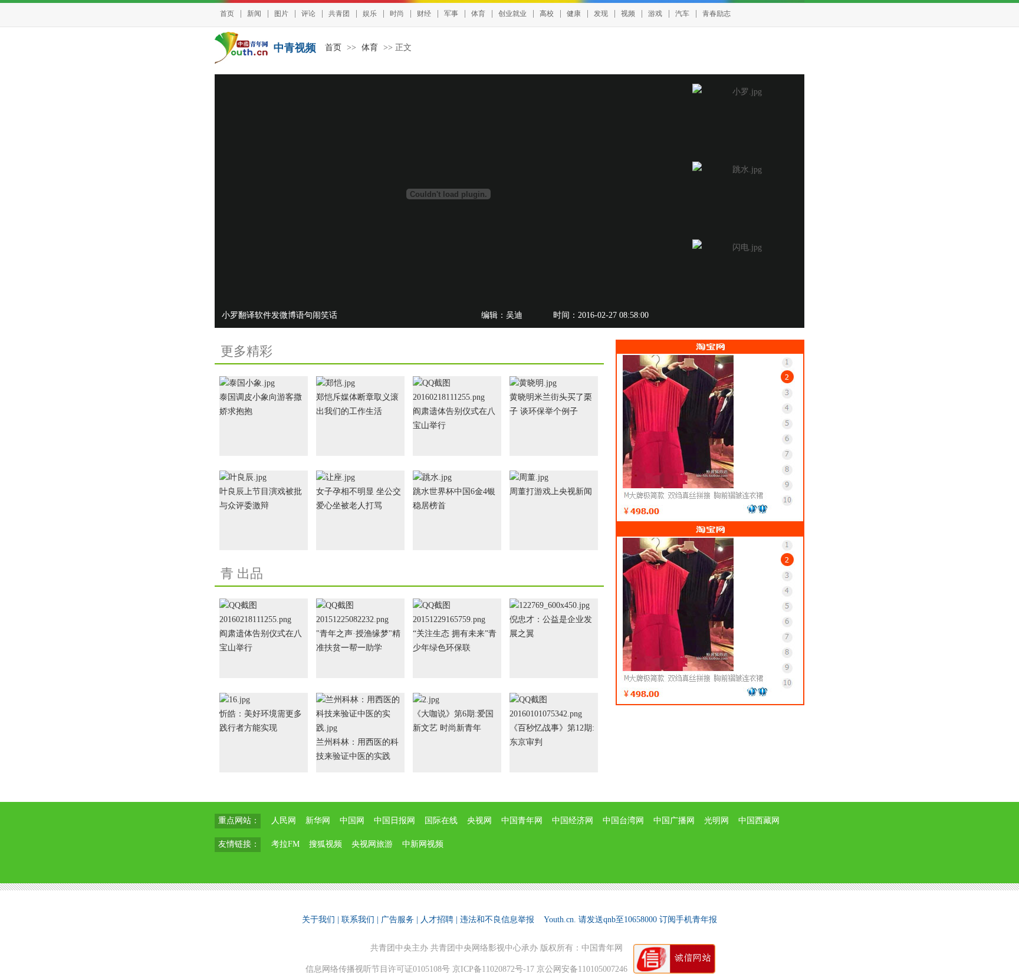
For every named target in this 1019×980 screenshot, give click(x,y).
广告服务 (397, 919)
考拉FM (285, 844)
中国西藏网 (759, 820)
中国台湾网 (623, 820)
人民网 (283, 820)
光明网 (716, 820)
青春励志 (716, 13)
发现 (601, 13)
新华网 (317, 820)
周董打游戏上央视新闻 (551, 491)
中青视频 (295, 48)
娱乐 (370, 13)
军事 (451, 13)
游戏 (655, 13)
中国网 (352, 820)
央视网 (479, 820)
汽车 (682, 13)
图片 (281, 13)
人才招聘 (436, 919)
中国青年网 (522, 820)
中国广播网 (674, 820)
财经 (424, 13)
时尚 (397, 13)
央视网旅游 (372, 844)
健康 (574, 13)
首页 (227, 13)
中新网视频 (422, 844)
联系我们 (357, 919)
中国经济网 (572, 820)
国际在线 (441, 820)
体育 (478, 13)
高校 (547, 13)
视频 (628, 13)
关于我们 (318, 919)
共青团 (339, 13)
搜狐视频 (325, 844)
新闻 (254, 13)
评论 (308, 13)
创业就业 (512, 13)
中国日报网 (394, 820)
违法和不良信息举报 (497, 919)
